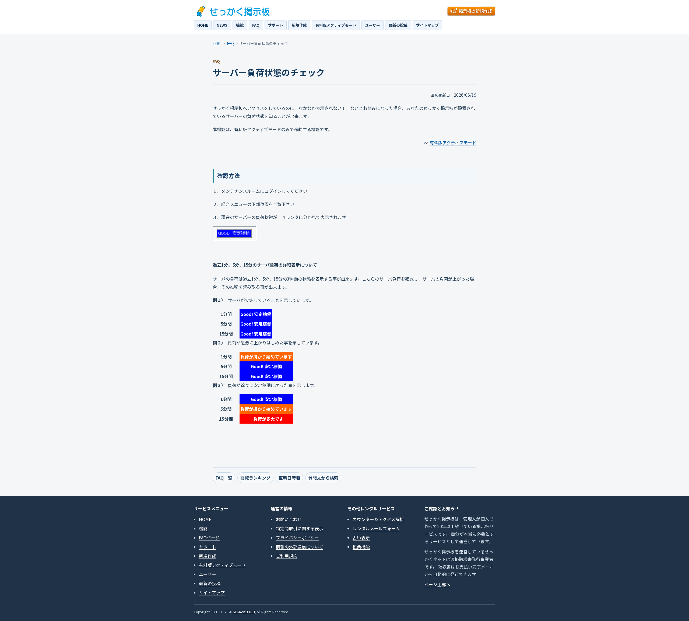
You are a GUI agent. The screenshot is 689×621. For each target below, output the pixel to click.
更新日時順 (289, 478)
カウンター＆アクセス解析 (378, 519)
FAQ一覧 (224, 478)
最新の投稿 (398, 25)
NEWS (222, 25)
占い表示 (361, 537)
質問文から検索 (323, 478)
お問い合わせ (289, 519)
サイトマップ (427, 25)
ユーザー (372, 25)
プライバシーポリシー (297, 537)
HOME (202, 25)
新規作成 (299, 25)
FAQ (255, 25)
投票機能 (361, 546)
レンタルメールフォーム (376, 528)
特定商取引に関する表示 (299, 528)
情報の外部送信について (299, 546)
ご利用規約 (286, 556)
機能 (240, 25)
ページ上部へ (437, 584)
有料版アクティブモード (335, 25)
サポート (275, 25)
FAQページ (209, 537)
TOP (216, 43)
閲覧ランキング (255, 478)
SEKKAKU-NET (244, 611)
